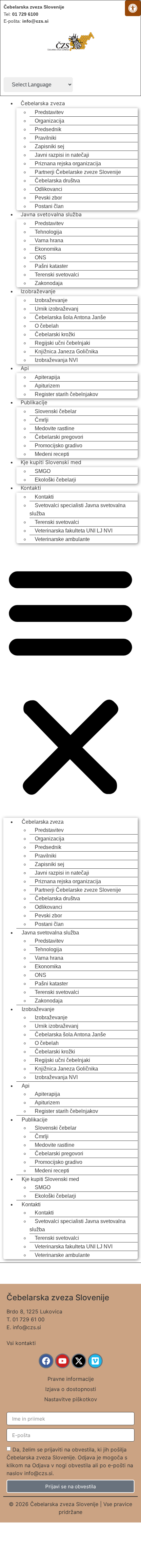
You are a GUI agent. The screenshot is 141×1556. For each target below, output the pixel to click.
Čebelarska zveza (43, 103)
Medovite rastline (54, 428)
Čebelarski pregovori (59, 437)
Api (25, 368)
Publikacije (34, 402)
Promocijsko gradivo (58, 445)
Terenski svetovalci (57, 274)
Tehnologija (48, 232)
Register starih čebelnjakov (66, 394)
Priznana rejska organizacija (68, 163)
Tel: (21, 14)
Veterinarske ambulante (62, 539)
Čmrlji (42, 420)
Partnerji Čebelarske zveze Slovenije (78, 172)
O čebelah (47, 326)
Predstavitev (49, 112)
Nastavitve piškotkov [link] (70, 1399)
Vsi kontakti (21, 1343)
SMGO (42, 471)
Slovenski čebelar (55, 411)
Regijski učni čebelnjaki (62, 343)
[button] (70, 680)
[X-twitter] (78, 1361)
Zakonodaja (49, 283)
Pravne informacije (71, 1379)
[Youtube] (62, 1361)
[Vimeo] (95, 1361)
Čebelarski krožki (55, 334)
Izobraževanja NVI (56, 360)
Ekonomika (48, 249)
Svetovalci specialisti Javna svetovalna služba (78, 509)
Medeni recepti (52, 454)
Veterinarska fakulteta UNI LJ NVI (73, 530)
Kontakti (31, 487)
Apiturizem (47, 386)
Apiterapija (47, 377)
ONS (40, 257)
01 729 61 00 (28, 1319)
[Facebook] (46, 1361)
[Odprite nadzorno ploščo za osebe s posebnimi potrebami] (133, 8)
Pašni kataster (51, 266)
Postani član (49, 206)
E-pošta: (26, 21)
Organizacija (49, 121)
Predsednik (48, 129)
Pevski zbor (48, 197)
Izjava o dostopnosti (70, 1389)
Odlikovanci (48, 189)
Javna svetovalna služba (51, 214)
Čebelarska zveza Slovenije (34, 7)
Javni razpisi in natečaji (62, 155)
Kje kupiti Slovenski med (51, 462)
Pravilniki (45, 138)
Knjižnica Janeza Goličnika (66, 351)
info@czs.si (27, 1327)
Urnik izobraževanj (56, 309)
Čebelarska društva (57, 180)
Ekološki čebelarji (55, 480)
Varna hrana (49, 240)
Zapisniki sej (49, 146)
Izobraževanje (38, 291)
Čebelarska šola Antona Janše (70, 317)
